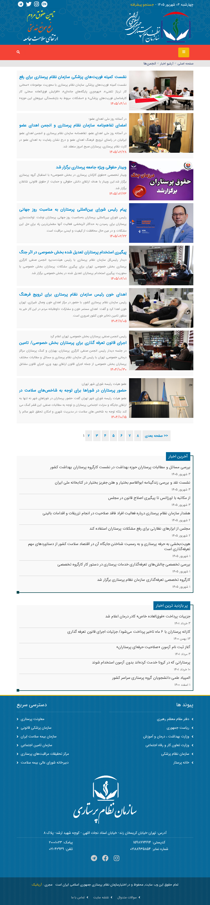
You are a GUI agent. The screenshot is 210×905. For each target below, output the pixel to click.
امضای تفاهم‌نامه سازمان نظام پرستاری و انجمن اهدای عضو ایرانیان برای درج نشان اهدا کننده (73, 128)
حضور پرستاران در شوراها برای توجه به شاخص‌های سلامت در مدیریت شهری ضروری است (73, 393)
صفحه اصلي (185, 63)
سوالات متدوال (127, 897)
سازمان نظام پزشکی (175, 754)
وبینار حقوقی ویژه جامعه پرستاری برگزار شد (91, 167)
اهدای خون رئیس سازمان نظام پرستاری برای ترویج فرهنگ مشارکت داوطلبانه (73, 297)
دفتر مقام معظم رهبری (173, 719)
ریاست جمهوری (178, 727)
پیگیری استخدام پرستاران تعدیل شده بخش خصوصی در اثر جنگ (73, 252)
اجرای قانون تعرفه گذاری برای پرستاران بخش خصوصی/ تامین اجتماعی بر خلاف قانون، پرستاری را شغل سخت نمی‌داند (73, 346)
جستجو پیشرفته (142, 4)
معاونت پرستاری (32, 719)
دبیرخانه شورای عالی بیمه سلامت (44, 762)
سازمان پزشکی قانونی (35, 727)
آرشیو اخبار (166, 63)
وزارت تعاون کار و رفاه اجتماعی (167, 745)
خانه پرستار (181, 762)
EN (44, 4)
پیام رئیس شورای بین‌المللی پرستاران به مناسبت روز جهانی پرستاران (73, 212)
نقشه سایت (101, 897)
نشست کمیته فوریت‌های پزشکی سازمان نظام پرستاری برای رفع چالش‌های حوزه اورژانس (73, 80)
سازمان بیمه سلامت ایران (38, 736)
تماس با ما (78, 897)
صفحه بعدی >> (156, 436)
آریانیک (37, 884)
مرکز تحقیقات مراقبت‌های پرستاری (44, 754)
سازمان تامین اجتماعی (36, 745)
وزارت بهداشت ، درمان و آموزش (166, 736)
